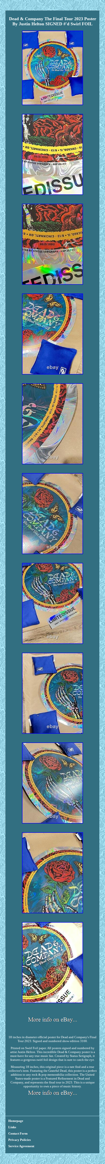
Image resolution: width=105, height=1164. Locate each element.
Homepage (15, 1121)
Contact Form (18, 1133)
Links (12, 1127)
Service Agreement (21, 1146)
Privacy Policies (19, 1140)
